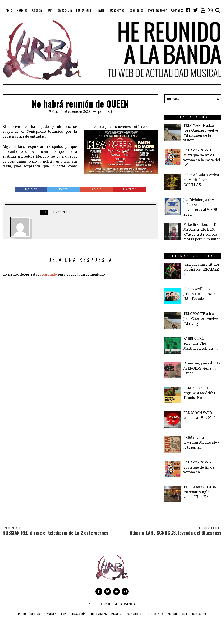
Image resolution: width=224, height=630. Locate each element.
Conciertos (135, 614)
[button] (217, 98)
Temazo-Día (78, 614)
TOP (63, 614)
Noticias (36, 614)
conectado (48, 274)
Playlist (117, 614)
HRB (108, 111)
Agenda (51, 614)
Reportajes (156, 614)
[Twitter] (195, 10)
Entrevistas (98, 614)
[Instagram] (210, 10)
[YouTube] (202, 10)
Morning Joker (178, 614)
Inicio (22, 614)
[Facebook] (188, 10)
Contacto (199, 614)
